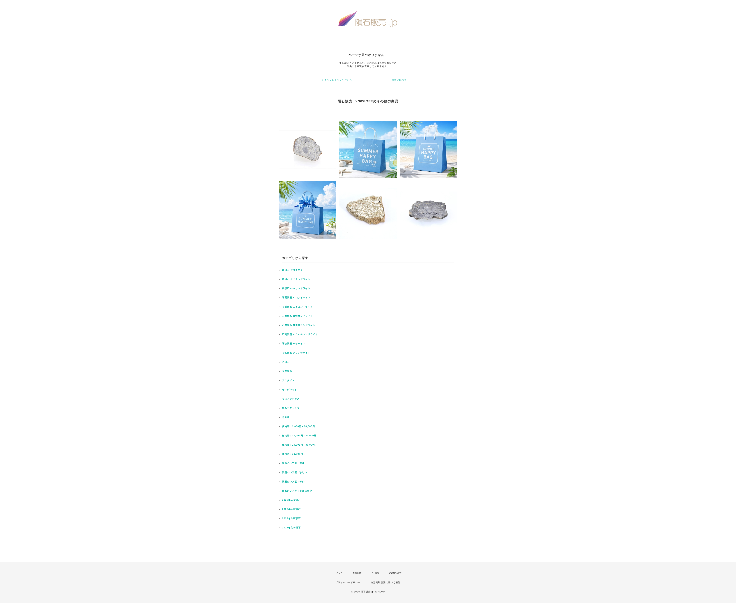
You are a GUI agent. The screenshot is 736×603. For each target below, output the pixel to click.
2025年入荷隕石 (291, 509)
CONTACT (395, 573)
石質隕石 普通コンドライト (297, 316)
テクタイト (288, 380)
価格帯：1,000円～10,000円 (298, 426)
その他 (286, 417)
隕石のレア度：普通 (293, 463)
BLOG (375, 573)
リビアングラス (291, 398)
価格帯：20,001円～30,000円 (299, 444)
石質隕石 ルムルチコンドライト (300, 334)
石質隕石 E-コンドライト (296, 297)
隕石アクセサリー (292, 408)
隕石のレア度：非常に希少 (297, 490)
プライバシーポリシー (347, 582)
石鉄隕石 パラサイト (293, 343)
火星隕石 (287, 371)
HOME (338, 573)
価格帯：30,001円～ (294, 454)
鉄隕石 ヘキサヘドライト (296, 288)
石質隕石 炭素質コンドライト (298, 325)
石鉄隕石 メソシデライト (296, 352)
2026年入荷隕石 (291, 500)
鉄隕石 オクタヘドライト (296, 279)
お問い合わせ (399, 79)
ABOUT (357, 573)
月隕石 (286, 362)
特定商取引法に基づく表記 (386, 582)
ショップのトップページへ (337, 79)
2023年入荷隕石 (291, 527)
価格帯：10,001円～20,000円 (299, 435)
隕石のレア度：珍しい (294, 472)
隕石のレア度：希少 (293, 481)
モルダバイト (289, 389)
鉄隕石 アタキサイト (293, 270)
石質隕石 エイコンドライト (297, 306)
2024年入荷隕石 (291, 518)
